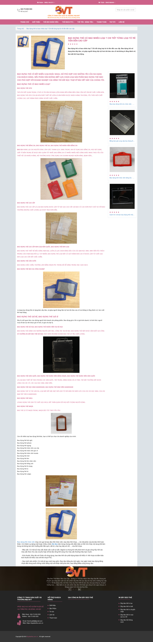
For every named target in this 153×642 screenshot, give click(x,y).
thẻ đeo (55, 544)
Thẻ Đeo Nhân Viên (50, 22)
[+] (48, 52)
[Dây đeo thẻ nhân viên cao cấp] (76, 12)
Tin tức (112, 22)
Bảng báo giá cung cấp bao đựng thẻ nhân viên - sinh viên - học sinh (122, 141)
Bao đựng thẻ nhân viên (26, 542)
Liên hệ (121, 22)
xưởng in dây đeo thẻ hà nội (31, 334)
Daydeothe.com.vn (32, 636)
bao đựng (45, 207)
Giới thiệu (36, 22)
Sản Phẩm (52, 608)
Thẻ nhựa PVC (67, 22)
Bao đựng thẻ (76, 331)
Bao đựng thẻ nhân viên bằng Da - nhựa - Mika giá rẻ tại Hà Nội (122, 178)
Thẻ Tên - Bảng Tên (85, 22)
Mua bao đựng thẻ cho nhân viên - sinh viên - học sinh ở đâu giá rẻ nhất (122, 104)
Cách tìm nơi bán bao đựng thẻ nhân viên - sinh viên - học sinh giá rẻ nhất (122, 215)
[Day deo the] (69, 589)
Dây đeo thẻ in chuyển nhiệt (127, 610)
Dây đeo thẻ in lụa (126, 603)
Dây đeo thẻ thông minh (126, 621)
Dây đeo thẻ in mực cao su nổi (126, 616)
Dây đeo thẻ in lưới (126, 606)
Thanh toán (101, 22)
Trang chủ (24, 22)
